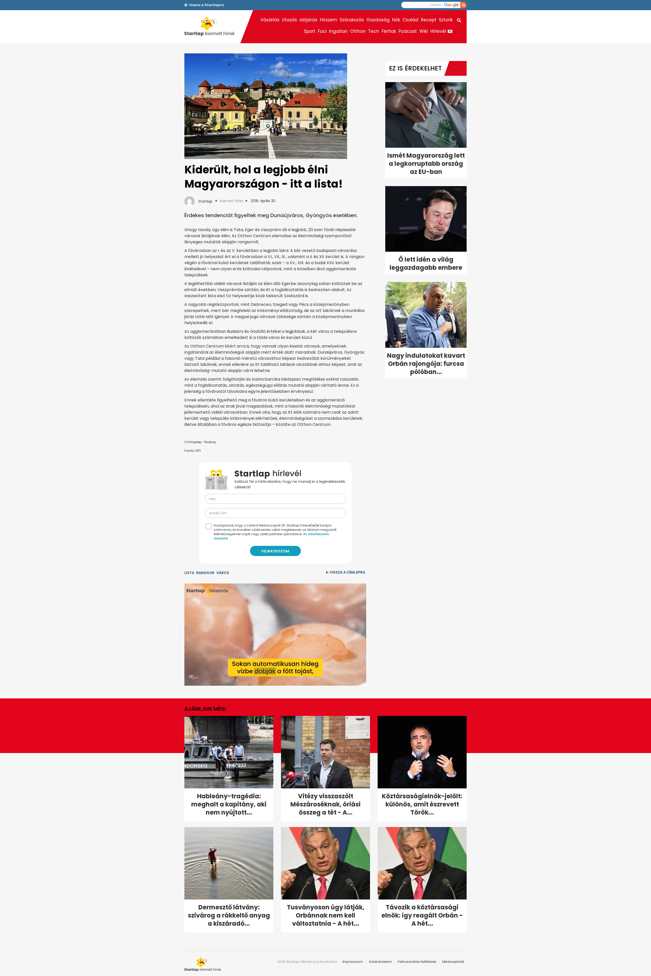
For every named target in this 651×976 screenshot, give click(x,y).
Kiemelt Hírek (231, 200)
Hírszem (328, 20)
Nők (396, 20)
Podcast (407, 31)
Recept (428, 20)
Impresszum (353, 961)
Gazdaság (378, 20)
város (222, 572)
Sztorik (446, 20)
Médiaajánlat (453, 961)
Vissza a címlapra (347, 572)
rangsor (205, 572)
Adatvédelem (380, 961)
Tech (373, 31)
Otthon (358, 31)
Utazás (289, 20)
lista (189, 572)
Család (410, 20)
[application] (275, 634)
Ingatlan (338, 31)
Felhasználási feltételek (417, 961)
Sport (309, 31)
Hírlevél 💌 (441, 31)
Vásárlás (269, 20)
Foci (322, 31)
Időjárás (308, 20)
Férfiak (389, 31)
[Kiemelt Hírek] (212, 26)
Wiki (423, 31)
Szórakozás (352, 20)
